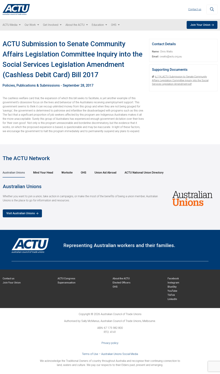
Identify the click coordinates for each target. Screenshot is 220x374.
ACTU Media (10, 24)
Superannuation (66, 282)
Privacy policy (110, 343)
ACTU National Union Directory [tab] (144, 172)
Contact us (194, 9)
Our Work (30, 24)
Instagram (173, 282)
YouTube (172, 290)
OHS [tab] (83, 172)
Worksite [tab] (67, 172)
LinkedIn (172, 299)
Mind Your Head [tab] (43, 172)
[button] (212, 9)
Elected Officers (121, 282)
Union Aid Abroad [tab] (105, 172)
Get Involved (50, 24)
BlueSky (172, 286)
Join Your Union (200, 24)
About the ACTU (75, 24)
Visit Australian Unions (20, 213)
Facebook (173, 278)
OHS (113, 24)
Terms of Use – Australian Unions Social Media (110, 354)
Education (98, 24)
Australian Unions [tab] (14, 172)
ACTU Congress (66, 278)
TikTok (171, 295)
